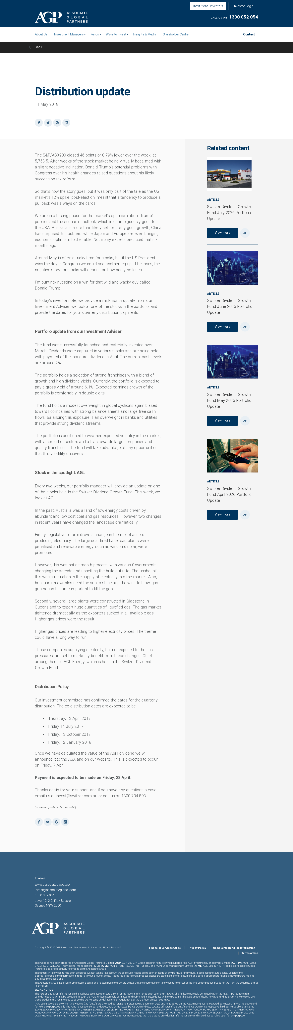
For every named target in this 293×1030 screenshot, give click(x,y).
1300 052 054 (243, 17)
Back (38, 47)
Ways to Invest (116, 34)
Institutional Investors (208, 6)
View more (222, 233)
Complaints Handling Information (234, 947)
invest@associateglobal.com (55, 890)
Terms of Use (250, 953)
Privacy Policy (197, 947)
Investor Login (243, 6)
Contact (249, 34)
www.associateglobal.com (54, 884)
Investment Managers (69, 34)
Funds (94, 34)
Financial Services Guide (165, 947)
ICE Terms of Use (149, 1003)
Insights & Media (144, 34)
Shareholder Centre (176, 34)
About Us (41, 34)
